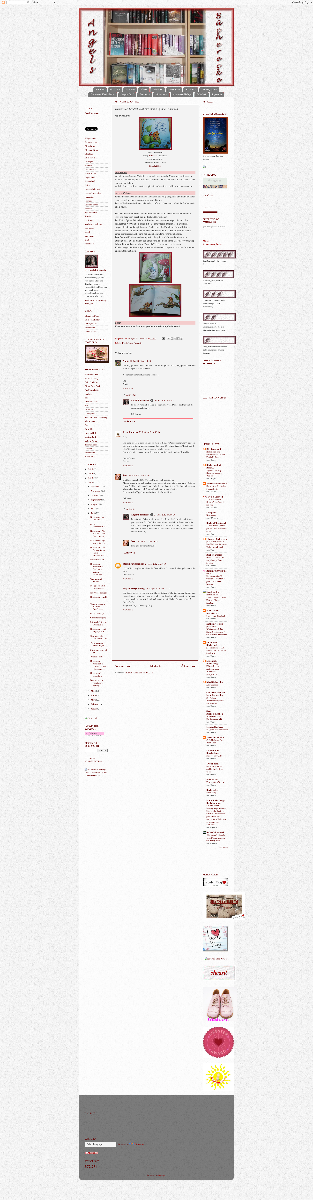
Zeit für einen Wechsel (215, 782)
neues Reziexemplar (97, 525)
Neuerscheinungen (93, 188)
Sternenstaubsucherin (133, 563)
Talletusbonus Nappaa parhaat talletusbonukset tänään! (216, 528)
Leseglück (211, 512)
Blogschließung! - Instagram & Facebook (215, 614)
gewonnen (89, 235)
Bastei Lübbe (153, 156)
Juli (93, 508)
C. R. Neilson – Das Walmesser (214, 741)
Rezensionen (174, 89)
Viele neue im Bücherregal (97, 644)
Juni (93, 513)
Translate (140, 1144)
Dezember (96, 486)
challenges (89, 227)
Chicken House (91, 401)
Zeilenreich (90, 456)
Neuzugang (211, 515)
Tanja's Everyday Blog (134, 588)
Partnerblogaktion (93, 192)
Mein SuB (130, 89)
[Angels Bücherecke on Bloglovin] (94, 735)
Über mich (115, 89)
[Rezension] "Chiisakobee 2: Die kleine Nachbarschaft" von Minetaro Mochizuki (216, 630)
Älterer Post (188, 666)
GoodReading (213, 592)
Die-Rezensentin (214, 449)
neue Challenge (97, 613)
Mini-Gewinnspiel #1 (98, 651)
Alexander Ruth (92, 374)
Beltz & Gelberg (92, 382)
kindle (87, 239)
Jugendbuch (90, 177)
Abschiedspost (212, 684)
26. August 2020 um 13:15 (158, 588)
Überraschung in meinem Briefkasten (97, 606)
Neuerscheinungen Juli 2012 (98, 518)
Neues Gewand (97, 559)
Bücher (144, 89)
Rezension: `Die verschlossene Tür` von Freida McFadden (215, 454)
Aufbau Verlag (91, 378)
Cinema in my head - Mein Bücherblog (216, 694)
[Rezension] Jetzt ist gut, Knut (98, 630)
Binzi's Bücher (213, 610)
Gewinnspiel (90, 169)
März (93, 699)
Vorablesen (90, 327)
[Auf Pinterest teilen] (181, 338)
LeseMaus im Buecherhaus (212, 752)
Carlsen (88, 393)
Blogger (161, 1175)
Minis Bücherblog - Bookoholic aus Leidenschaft (215, 803)
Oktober (95, 495)
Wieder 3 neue (96, 656)
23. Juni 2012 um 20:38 (147, 541)
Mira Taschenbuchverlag (96, 417)
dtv (86, 405)
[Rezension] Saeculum (96, 674)
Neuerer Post (123, 666)
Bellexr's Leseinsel (215, 832)
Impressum (217, 94)
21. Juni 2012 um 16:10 (155, 563)
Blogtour (89, 153)
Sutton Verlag (91, 440)
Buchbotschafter (92, 319)
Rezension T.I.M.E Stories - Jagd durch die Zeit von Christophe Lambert (216, 598)
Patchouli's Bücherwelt (211, 644)
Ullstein (88, 448)
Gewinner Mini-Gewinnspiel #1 (98, 637)
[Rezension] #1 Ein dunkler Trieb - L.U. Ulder (214, 769)
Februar (95, 704)
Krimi (87, 185)
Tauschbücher (91, 212)
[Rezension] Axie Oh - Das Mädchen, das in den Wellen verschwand (216, 544)
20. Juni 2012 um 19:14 (149, 432)
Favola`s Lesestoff (214, 496)
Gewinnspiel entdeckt (96, 580)
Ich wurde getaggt (98, 592)
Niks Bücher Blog (214, 682)
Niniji (126, 361)
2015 (90, 469)
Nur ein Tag (211, 792)
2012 (90, 482)
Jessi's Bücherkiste (215, 737)
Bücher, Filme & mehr (216, 523)
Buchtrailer (190, 89)
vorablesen (90, 243)
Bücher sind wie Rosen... (214, 466)
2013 (90, 477)
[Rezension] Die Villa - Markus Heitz (216, 487)
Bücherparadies (214, 554)
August (94, 504)
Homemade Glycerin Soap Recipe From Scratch (215, 560)
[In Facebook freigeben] (178, 338)
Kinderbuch (127, 343)
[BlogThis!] (171, 338)
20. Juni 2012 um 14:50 (140, 360)
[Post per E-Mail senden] (163, 338)
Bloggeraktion (91, 149)
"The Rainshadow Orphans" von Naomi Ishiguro (215, 502)
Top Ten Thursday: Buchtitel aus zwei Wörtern (214, 473)
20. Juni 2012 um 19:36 (138, 475)
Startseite (100, 89)
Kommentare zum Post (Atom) (140, 672)
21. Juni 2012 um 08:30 (164, 514)
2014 (90, 473)
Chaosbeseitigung (98, 617)
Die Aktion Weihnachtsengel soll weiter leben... (215, 700)
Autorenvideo (91, 142)
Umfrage (89, 220)
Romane (88, 200)
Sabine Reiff (90, 436)
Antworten (128, 388)
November (96, 490)
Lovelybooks (91, 323)
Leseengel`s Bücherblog (212, 662)
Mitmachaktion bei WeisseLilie (98, 623)
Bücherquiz (90, 157)
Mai (93, 690)
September (96, 499)
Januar (94, 708)
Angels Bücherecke (138, 338)
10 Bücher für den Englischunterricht (214, 718)
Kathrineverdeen (214, 623)
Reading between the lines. (216, 572)
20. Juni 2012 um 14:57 (164, 400)
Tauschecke (144, 94)
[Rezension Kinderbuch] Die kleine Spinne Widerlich (97, 569)
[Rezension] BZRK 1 (99, 598)
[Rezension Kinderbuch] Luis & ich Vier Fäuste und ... (98, 665)
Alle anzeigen (223, 847)
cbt (86, 397)
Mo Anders (90, 421)
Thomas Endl (91, 444)
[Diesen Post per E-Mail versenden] (168, 338)
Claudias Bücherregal (216, 539)
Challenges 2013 (209, 89)
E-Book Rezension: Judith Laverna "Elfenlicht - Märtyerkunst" (214, 670)
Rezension (138, 343)
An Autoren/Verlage (182, 94)
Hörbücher (158, 89)
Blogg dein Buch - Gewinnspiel (98, 587)
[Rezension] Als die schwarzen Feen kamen (97, 533)
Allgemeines (90, 138)
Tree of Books (212, 763)
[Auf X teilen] (175, 338)
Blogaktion (90, 146)
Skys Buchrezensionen (214, 712)
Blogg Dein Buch (92, 386)
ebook (87, 231)
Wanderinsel (90, 331)
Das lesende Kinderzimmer (102, 94)
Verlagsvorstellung (93, 224)
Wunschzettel (161, 94)
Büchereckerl (212, 790)
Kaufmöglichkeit (155, 166)
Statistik (88, 208)
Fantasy (88, 165)
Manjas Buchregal (215, 727)
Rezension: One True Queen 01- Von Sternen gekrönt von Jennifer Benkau (215, 580)
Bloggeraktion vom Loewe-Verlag (97, 683)
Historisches (90, 173)
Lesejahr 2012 (127, 94)
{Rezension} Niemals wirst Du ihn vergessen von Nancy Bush (215, 838)
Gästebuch (201, 94)
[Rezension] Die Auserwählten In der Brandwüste (97, 551)
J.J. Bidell (89, 409)
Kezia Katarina (130, 432)
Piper (87, 425)
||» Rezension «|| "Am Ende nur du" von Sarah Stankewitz (216, 650)
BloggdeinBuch (92, 315)
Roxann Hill (90, 432)
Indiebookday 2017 (214, 755)
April (93, 695)
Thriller (88, 216)
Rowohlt (89, 429)
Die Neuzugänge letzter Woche (97, 542)
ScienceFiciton (91, 204)
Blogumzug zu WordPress (217, 729)
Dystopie (89, 161)
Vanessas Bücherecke (216, 483)
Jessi (125, 475)
